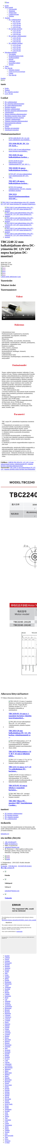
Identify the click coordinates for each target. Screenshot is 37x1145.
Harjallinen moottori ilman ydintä (15, 116)
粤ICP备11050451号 (7, 868)
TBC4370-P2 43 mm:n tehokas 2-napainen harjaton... (18, 788)
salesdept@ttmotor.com (12, 847)
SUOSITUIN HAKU (25, 866)
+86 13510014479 (10, 842)
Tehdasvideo (13, 12)
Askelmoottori (9, 112)
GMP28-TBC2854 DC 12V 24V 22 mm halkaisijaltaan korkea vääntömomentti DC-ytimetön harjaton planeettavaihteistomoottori (17, 464)
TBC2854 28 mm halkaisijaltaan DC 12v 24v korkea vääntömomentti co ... (20, 734)
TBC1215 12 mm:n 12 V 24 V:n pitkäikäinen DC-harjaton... (20, 769)
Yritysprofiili (13, 9)
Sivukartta (4, 866)
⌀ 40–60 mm (17, 27)
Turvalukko (12, 54)
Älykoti (11, 64)
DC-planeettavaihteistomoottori (14, 104)
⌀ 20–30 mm (17, 23)
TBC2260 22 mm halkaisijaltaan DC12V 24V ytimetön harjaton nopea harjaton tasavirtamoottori (18, 468)
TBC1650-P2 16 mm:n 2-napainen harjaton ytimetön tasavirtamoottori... (20, 716)
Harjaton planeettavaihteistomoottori (16, 110)
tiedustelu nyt (5, 834)
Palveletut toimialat (11, 52)
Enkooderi (8, 124)
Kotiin (7, 5)
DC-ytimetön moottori (15, 43)
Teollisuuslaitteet (14, 57)
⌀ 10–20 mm (17, 45)
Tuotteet (7, 18)
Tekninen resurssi (14, 70)
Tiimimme (12, 11)
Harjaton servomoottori (12, 128)
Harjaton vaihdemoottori (12, 109)
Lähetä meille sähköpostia (9, 276)
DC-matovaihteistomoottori (13, 105)
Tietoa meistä (9, 7)
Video (6, 66)
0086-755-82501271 (11, 844)
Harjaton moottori (10, 107)
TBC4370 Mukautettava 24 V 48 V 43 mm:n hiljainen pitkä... (20, 754)
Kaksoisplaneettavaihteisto (13, 123)
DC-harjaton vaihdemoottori (17, 36)
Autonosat (12, 61)
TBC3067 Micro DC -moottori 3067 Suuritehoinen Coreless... (20, 803)
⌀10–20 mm (16, 21)
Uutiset (11, 73)
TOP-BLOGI (12, 866)
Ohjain (7, 126)
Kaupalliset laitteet (14, 63)
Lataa (19, 276)
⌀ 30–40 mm (17, 25)
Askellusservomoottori (12, 130)
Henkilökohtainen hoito (16, 56)
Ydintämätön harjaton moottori (14, 117)
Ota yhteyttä (8, 68)
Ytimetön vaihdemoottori (12, 119)
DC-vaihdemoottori (15, 19)
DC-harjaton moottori (15, 29)
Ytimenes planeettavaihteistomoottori (16, 121)
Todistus (11, 16)
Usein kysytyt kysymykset (17, 71)
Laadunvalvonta (14, 14)
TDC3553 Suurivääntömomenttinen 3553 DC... (19, 196)
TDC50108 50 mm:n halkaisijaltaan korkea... (18, 169)
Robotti (11, 59)
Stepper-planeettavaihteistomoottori (16, 114)
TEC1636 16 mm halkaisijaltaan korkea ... (19, 156)
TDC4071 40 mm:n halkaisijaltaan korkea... (18, 182)
